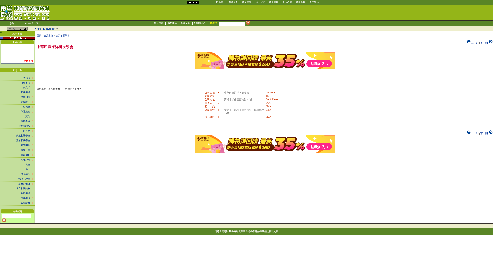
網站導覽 (158, 23)
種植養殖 (25, 121)
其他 (27, 116)
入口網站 (314, 2)
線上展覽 (260, 2)
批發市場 (25, 82)
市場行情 (287, 2)
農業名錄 (300, 2)
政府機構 (25, 193)
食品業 (26, 87)
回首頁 (219, 2)
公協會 (26, 106)
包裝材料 (25, 203)
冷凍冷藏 (25, 159)
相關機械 (25, 92)
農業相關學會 (23, 135)
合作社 (26, 130)
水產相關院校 (23, 188)
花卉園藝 (25, 145)
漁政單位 (25, 174)
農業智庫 (246, 2)
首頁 (39, 35)
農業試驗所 (24, 126)
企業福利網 (199, 23)
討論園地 (185, 23)
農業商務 (273, 2)
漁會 (27, 169)
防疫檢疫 (25, 102)
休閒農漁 (25, 111)
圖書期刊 (25, 155)
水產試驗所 (24, 183)
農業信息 (233, 2)
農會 (27, 164)
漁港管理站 (24, 179)
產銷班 (26, 78)
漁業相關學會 (23, 140)
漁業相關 (25, 97)
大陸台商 (25, 150)
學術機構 (25, 198)
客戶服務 (172, 23)
